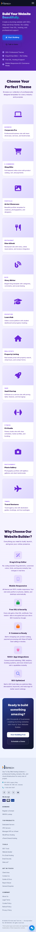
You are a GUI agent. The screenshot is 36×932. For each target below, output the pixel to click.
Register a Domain (8, 811)
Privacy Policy (7, 910)
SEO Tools (5, 848)
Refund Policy (6, 906)
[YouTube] (18, 792)
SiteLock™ (5, 862)
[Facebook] (4, 792)
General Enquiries (8, 886)
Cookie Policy (6, 903)
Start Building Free (18, 735)
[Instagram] (9, 792)
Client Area (5, 872)
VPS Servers (6, 828)
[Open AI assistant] (32, 928)
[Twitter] (13, 792)
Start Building (13, 37)
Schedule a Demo (18, 741)
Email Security (6, 859)
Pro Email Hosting (8, 855)
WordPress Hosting (8, 835)
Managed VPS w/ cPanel (10, 831)
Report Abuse (6, 883)
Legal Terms (6, 900)
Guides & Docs (7, 879)
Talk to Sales (13, 44)
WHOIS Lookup (7, 814)
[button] (33, 3)
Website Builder (7, 852)
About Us (5, 896)
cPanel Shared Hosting (9, 838)
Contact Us (6, 876)
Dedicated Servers (8, 824)
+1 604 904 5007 (9, 787)
